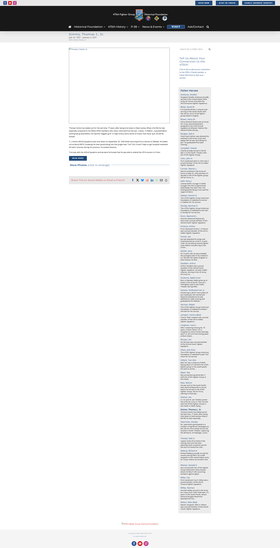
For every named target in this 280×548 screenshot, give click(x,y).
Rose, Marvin (186, 382)
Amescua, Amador (189, 94)
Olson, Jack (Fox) (188, 349)
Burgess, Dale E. (188, 133)
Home (71, 40)
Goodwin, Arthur (188, 263)
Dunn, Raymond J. (189, 216)
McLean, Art (186, 339)
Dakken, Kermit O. (189, 195)
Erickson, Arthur (188, 226)
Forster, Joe (186, 236)
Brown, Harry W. (188, 119)
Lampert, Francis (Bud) (191, 315)
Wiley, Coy (185, 477)
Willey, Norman (187, 487)
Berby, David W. (188, 107)
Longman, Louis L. (189, 325)
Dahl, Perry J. (186, 181)
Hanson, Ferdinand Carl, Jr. (193, 290)
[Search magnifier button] (209, 49)
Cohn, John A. (187, 158)
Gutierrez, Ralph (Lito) (190, 277)
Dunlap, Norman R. (189, 205)
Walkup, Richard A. (189, 450)
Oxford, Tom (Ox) (188, 360)
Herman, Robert (188, 304)
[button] (207, 27)
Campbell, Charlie (189, 148)
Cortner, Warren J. (189, 168)
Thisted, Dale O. (188, 438)
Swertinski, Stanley (189, 422)
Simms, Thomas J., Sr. (191, 409)
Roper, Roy (185, 372)
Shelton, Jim (186, 397)
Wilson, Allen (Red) (189, 502)
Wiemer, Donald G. (189, 465)
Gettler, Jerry (186, 251)
